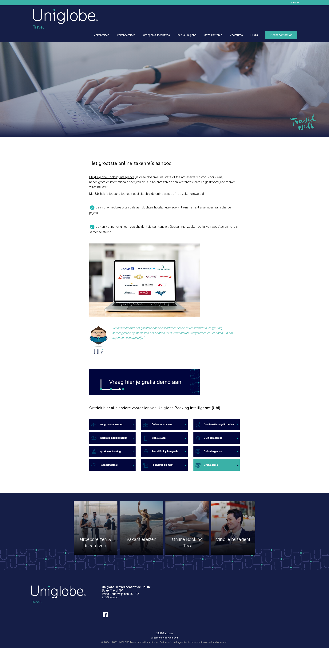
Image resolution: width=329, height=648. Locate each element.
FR (294, 3)
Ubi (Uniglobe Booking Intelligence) (112, 177)
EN (298, 3)
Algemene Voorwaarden (164, 637)
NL (291, 3)
